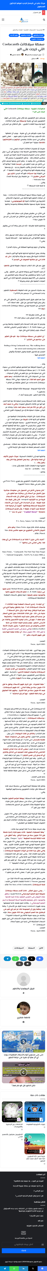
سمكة (31, 948)
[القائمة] (3, 21)
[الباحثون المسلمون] (23, 20)
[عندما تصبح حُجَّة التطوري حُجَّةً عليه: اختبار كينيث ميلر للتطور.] (34, 1144)
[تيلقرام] (7, 958)
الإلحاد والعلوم (25, 35)
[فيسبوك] (39, 958)
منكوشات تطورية (37, 39)
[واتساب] (15, 958)
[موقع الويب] (23, 993)
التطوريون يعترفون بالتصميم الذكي (12, 1135)
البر (40, 948)
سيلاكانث (18, 948)
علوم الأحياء (14, 35)
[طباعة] (19, 963)
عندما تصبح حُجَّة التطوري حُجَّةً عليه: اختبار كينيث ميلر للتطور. (35, 1158)
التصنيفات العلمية (29, 30)
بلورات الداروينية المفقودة (35, 1124)
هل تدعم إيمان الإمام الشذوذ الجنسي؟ (28, 12)
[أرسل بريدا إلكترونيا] (26, 55)
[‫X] (31, 958)
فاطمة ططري (16, 55)
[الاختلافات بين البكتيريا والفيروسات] (12, 1112)
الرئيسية (40, 30)
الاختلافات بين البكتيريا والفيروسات (14, 1125)
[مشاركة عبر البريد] (27, 963)
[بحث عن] (44, 21)
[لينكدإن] (23, 958)
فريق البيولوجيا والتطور (34, 55)
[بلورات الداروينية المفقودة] (34, 1112)
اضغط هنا (41, 358)
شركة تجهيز (9, 1262)
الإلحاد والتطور (17, 30)
